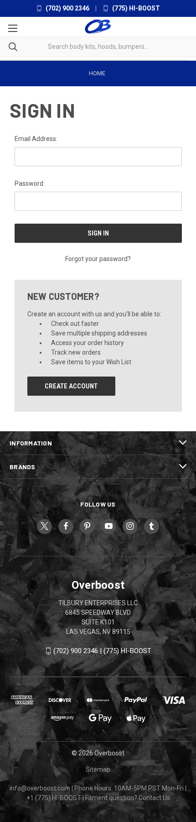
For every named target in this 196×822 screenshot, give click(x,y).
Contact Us (154, 797)
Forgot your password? (98, 258)
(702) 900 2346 (66, 8)
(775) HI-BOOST (135, 8)
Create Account (71, 386)
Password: (30, 183)
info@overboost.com (40, 788)
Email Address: (36, 138)
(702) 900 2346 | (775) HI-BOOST (102, 651)
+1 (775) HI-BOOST (53, 797)
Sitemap (98, 769)
